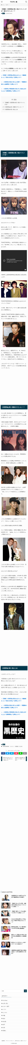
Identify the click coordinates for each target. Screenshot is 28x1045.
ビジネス (5, 1012)
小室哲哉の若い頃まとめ (11, 109)
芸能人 (4, 1030)
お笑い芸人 (5, 1003)
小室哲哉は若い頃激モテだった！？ (14, 107)
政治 (4, 1018)
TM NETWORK (6, 746)
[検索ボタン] (26, 2)
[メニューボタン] (2, 2)
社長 (4, 1027)
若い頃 (20, 746)
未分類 (4, 1021)
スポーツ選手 (6, 1006)
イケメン (12, 746)
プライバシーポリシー (10, 1040)
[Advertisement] (14, 131)
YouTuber (5, 1000)
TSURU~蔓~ (14, 2)
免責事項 (3, 1040)
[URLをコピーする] (25, 753)
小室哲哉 (16, 746)
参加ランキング (23, 1040)
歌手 (3, 13)
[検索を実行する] (25, 991)
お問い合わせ (17, 1040)
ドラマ (4, 1009)
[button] (3, 753)
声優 (4, 1015)
